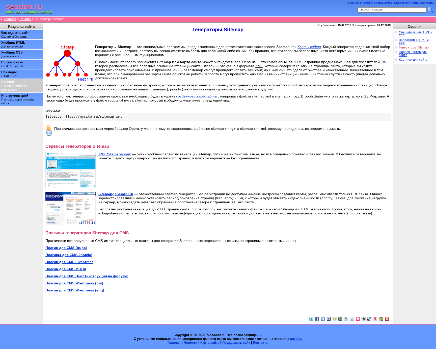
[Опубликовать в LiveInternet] (352, 319)
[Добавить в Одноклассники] (335, 319)
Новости (367, 2)
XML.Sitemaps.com (114, 154)
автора (295, 339)
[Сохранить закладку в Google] (381, 319)
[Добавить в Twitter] (311, 319)
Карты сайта (309, 47)
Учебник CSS (12, 54)
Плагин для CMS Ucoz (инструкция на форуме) (86, 276)
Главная (353, 2)
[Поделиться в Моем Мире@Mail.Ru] (340, 319)
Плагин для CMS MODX (65, 269)
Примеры (9, 74)
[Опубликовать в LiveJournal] (346, 319)
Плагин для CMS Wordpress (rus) (74, 283)
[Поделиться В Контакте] (329, 319)
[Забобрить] (364, 319)
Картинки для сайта (413, 59)
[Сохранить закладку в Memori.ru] (358, 319)
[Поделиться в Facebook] (317, 319)
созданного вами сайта (196, 96)
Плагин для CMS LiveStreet (69, 262)
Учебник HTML (13, 44)
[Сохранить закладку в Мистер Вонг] (387, 319)
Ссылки (25, 19)
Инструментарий (17, 99)
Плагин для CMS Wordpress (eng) (74, 290)
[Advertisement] (218, 39)
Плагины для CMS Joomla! (68, 255)
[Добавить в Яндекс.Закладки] (375, 319)
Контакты (426, 2)
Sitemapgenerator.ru (115, 194)
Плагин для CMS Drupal (66, 248)
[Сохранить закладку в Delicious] (369, 319)
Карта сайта (384, 2)
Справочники (12, 64)
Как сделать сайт (15, 34)
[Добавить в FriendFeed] (323, 319)
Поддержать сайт (406, 2)
